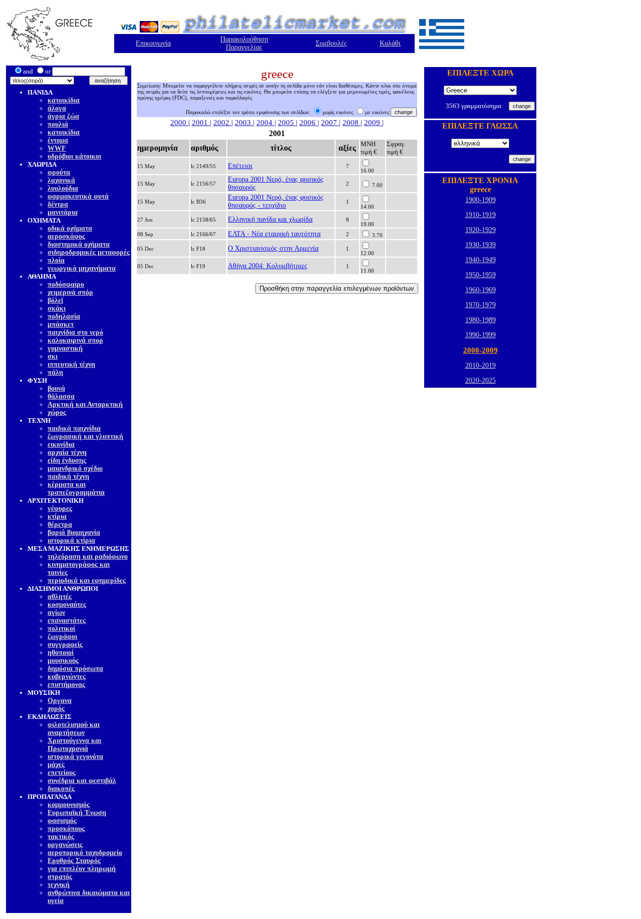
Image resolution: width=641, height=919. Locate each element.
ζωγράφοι (62, 636)
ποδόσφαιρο (66, 284)
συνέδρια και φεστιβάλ (82, 780)
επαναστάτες (67, 620)
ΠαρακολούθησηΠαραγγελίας (244, 43)
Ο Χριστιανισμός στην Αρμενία (273, 248)
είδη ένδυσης (67, 460)
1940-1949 (480, 260)
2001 (201, 123)
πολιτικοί (61, 628)
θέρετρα (60, 524)
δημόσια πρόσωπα (75, 668)
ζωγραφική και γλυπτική (85, 436)
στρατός (60, 876)
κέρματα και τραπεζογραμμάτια (76, 488)
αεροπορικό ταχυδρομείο (85, 852)
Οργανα (60, 700)
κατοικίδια (64, 100)
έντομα (58, 140)
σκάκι (57, 308)
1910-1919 (480, 215)
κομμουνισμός (69, 804)
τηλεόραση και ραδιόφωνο (88, 556)
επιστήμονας (66, 684)
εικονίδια (61, 444)
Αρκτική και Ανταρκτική (85, 404)
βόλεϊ (55, 300)
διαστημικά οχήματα (79, 244)
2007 (330, 123)
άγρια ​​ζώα (63, 116)
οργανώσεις (65, 844)
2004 (265, 123)
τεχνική (59, 884)
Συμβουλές (331, 43)
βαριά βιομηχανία (74, 532)
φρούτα (59, 172)
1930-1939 (480, 245)
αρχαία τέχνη (67, 452)
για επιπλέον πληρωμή (82, 868)
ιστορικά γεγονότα (75, 756)
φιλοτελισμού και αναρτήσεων (74, 728)
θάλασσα (61, 396)
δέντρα (58, 204)
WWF (57, 148)
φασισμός (62, 820)
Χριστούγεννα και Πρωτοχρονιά (74, 744)
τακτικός (61, 836)
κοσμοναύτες (67, 604)
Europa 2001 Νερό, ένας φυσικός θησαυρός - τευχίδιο (276, 201)
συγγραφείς (65, 644)
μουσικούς (63, 660)
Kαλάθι (390, 43)
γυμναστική (65, 348)
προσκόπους (66, 828)
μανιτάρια (63, 212)
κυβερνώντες (67, 676)
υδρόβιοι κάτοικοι (74, 156)
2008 (352, 123)
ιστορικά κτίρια (71, 540)
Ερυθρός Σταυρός (74, 860)
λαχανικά (61, 180)
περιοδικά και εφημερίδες (87, 580)
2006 (308, 123)
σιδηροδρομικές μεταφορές (89, 252)
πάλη (55, 372)
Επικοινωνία (153, 43)
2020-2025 (480, 380)
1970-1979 (480, 305)
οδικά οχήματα (70, 228)
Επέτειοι (240, 166)
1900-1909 (480, 200)
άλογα (57, 108)
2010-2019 (480, 365)
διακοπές (61, 788)
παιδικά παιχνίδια (74, 428)
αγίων (56, 612)
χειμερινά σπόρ (70, 292)
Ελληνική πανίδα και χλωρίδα (270, 219)
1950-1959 (480, 275)
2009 (373, 123)
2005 (287, 123)
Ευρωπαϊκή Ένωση (77, 812)
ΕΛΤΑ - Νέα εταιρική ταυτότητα (274, 234)
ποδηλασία (64, 316)
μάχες (56, 764)
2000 (179, 123)
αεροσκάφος (66, 236)
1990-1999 (480, 335)
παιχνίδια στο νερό (75, 332)
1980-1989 (480, 320)
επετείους (62, 772)
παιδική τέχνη (68, 476)
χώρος (57, 412)
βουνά (56, 388)
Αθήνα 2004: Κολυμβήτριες (267, 266)
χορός (56, 708)
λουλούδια (63, 188)
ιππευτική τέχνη (71, 364)
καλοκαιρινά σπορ (75, 340)
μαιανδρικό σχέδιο (75, 468)
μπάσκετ (61, 324)
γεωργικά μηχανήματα (82, 268)
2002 (222, 123)
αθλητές (60, 596)
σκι (53, 356)
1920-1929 (480, 230)
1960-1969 (480, 290)
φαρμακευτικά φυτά (78, 196)
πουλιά (58, 124)
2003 (244, 123)
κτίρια (57, 516)
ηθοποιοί (61, 652)
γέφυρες (60, 508)
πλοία (56, 260)
